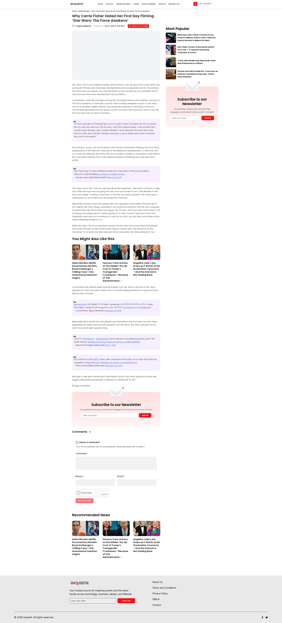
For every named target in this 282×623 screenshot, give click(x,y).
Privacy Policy (146, 157)
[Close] (167, 127)
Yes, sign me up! (141, 148)
